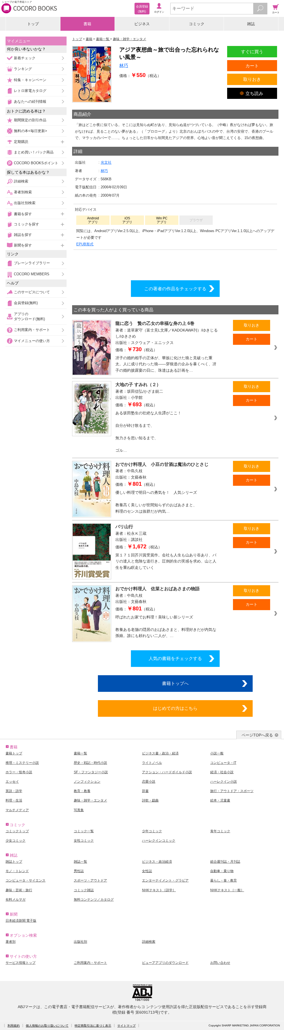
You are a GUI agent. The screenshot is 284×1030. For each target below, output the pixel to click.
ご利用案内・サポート (32, 330)
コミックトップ (17, 831)
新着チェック (25, 58)
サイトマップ (126, 1025)
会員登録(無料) (26, 303)
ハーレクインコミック (158, 841)
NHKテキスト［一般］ (227, 890)
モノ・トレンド (17, 871)
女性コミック (84, 841)
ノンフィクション (87, 782)
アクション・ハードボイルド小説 (167, 772)
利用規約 (13, 1025)
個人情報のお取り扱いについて (47, 1025)
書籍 (87, 24)
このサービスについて (32, 292)
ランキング (23, 69)
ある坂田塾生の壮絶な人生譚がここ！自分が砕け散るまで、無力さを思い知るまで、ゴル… (148, 432)
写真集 (79, 810)
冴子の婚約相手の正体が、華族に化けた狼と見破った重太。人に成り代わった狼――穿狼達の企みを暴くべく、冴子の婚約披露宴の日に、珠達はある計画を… (165, 364)
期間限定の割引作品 (30, 120)
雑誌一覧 (80, 862)
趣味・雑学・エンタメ (90, 800)
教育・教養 (82, 791)
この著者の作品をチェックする (175, 288)
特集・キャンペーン (30, 80)
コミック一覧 (84, 831)
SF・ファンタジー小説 (91, 772)
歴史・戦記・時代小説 (90, 763)
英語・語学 (14, 791)
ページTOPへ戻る (257, 735)
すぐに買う (252, 51)
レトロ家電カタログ (30, 91)
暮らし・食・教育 (223, 880)
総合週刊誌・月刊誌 (225, 862)
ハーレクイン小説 (223, 782)
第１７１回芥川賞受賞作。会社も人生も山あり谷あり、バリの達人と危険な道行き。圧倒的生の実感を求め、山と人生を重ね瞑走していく (165, 561)
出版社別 (80, 942)
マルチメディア (17, 810)
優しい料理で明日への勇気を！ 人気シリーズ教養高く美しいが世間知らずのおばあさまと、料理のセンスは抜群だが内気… (156, 501)
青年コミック (220, 831)
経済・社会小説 (222, 772)
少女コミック (16, 841)
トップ (33, 24)
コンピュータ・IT (223, 763)
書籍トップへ (175, 683)
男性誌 (79, 871)
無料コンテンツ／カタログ (94, 899)
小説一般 (217, 753)
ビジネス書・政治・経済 (160, 753)
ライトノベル (152, 763)
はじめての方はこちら (175, 708)
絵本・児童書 (220, 800)
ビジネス (142, 24)
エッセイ (12, 782)
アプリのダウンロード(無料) (29, 316)
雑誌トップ (14, 862)
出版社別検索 (25, 203)
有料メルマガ (16, 899)
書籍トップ (14, 753)
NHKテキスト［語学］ (159, 890)
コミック (196, 24)
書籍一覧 (80, 753)
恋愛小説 (148, 782)
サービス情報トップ (21, 963)
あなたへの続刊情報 (30, 101)
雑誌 (251, 24)
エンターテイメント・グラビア (165, 880)
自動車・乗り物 (222, 871)
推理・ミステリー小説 (22, 763)
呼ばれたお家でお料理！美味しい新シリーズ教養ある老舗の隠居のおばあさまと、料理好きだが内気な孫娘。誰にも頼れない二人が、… (165, 626)
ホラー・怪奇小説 (19, 772)
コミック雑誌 (84, 890)
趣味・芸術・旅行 (19, 890)
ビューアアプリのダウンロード (165, 963)
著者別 (11, 942)
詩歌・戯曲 (150, 800)
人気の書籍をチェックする (175, 658)
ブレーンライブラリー (32, 263)
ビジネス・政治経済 (157, 862)
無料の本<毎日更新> (30, 131)
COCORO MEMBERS (31, 274)
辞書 (145, 791)
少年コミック (152, 831)
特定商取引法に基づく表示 (93, 1025)
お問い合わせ (220, 963)
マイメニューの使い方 (32, 341)
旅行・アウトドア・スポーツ (231, 791)
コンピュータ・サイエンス (25, 880)
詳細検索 (21, 181)
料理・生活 (14, 800)
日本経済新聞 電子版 (21, 921)
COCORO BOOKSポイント (36, 163)
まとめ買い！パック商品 (34, 152)
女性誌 (147, 871)
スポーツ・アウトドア (90, 880)
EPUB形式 (84, 244)
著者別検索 (23, 192)
